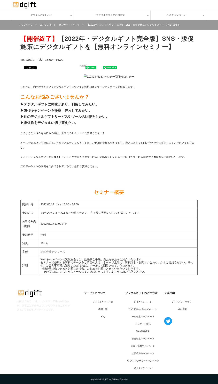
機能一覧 (102, 309)
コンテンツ (46, 24)
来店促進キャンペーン (143, 316)
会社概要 (182, 309)
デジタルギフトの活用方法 (110, 15)
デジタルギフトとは (41, 15)
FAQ (103, 316)
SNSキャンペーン (176, 15)
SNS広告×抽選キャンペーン (143, 309)
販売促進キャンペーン (143, 338)
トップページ (26, 24)
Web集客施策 (143, 331)
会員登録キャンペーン (143, 353)
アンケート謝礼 (143, 324)
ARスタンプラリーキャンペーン (143, 360)
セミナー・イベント (69, 24)
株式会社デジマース (53, 251)
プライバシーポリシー (183, 302)
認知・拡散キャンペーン (143, 346)
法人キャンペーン (143, 368)
